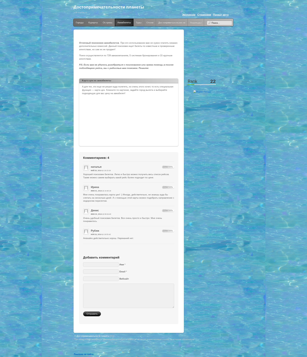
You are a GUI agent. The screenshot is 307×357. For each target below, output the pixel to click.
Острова (107, 22)
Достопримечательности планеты (109, 7)
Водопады (195, 22)
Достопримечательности (171, 22)
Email (122, 271)
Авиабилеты (124, 22)
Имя (121, 264)
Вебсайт (124, 278)
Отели (149, 22)
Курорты (93, 22)
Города (79, 22)
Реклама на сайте (84, 354)
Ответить (168, 167)
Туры (139, 22)
